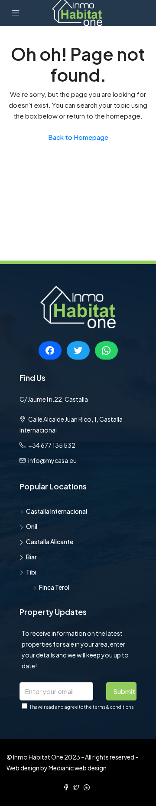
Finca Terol (54, 587)
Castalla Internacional (56, 511)
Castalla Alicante (49, 541)
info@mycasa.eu (52, 460)
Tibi (31, 572)
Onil (31, 526)
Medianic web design (78, 768)
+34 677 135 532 (51, 445)
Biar (31, 557)
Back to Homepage (78, 137)
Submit (124, 691)
